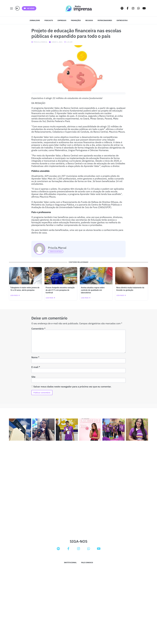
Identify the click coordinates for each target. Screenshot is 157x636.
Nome (35, 357)
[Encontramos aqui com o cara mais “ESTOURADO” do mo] (67, 429)
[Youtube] (144, 8)
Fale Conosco (87, 563)
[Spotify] (122, 8)
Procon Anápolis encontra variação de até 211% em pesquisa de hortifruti (60, 290)
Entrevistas (122, 20)
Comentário (38, 328)
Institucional (70, 563)
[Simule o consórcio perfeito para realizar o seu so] (20, 429)
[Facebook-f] (127, 8)
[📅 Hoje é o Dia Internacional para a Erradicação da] (137, 429)
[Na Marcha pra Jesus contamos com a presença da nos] (43, 429)
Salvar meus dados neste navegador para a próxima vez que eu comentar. (72, 386)
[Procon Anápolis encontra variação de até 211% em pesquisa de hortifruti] (60, 275)
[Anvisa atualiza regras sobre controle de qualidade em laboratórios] (96, 275)
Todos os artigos (55, 251)
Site (33, 377)
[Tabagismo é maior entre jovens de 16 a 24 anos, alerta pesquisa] (25, 275)
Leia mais (14, 295)
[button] (17, 8)
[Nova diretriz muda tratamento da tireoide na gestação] (131, 275)
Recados (89, 20)
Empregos (62, 20)
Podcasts (48, 20)
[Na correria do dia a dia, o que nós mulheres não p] (90, 429)
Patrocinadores (105, 20)
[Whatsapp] (138, 8)
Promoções (76, 20)
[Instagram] (133, 8)
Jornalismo (35, 20)
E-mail (35, 367)
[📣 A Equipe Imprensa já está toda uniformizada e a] (113, 429)
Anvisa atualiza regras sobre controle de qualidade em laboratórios (93, 290)
